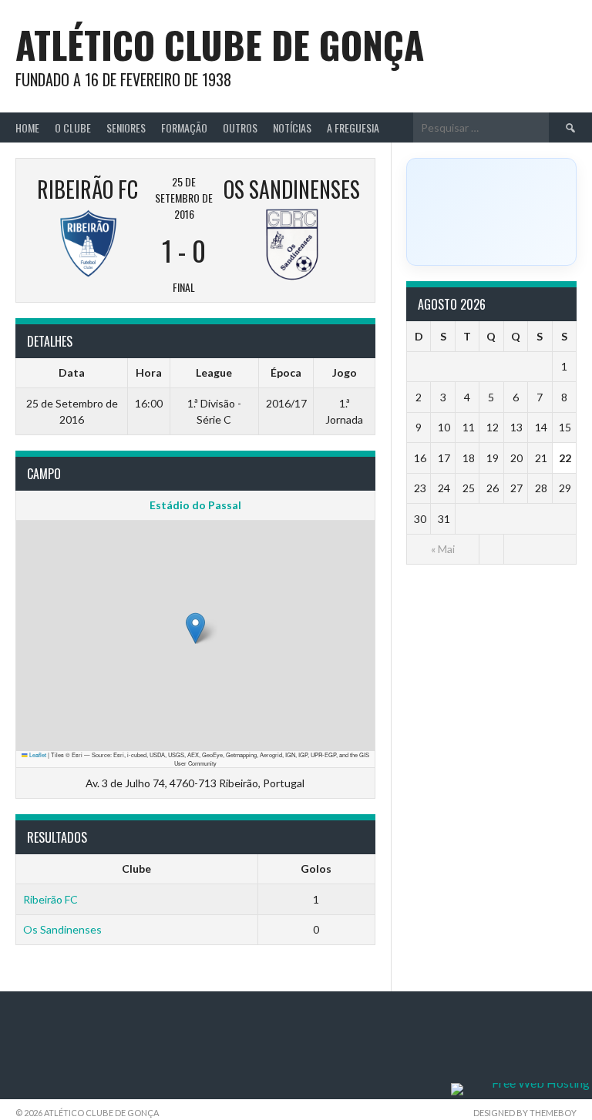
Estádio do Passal (195, 504)
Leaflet (37, 754)
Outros (240, 127)
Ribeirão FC (50, 899)
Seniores (126, 127)
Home (27, 127)
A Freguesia (353, 127)
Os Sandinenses (62, 929)
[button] (195, 628)
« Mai (443, 548)
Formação (184, 127)
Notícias (292, 127)
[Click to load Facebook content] (491, 212)
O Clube (73, 127)
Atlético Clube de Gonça (219, 44)
